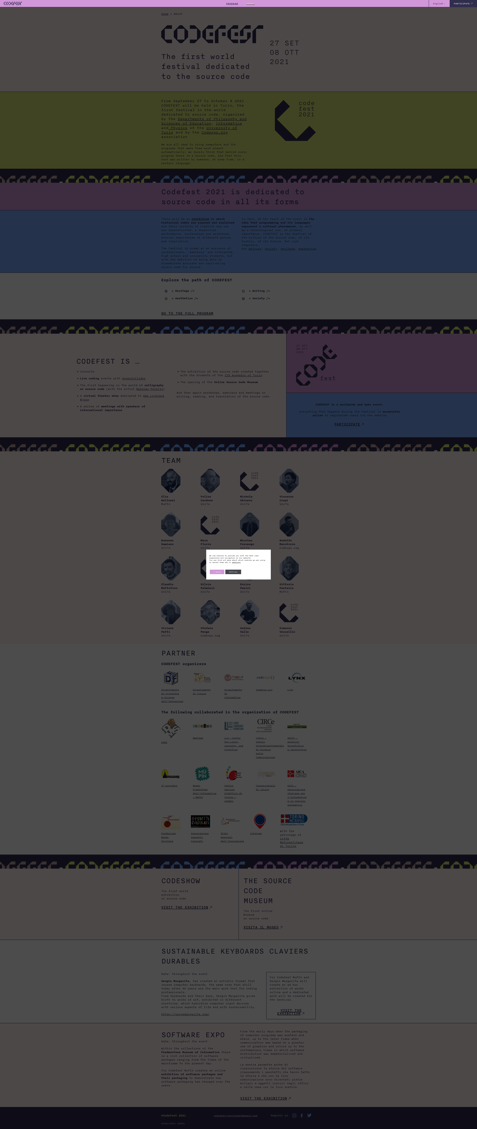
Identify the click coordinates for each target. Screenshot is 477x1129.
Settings (233, 572)
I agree (217, 572)
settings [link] (236, 562)
